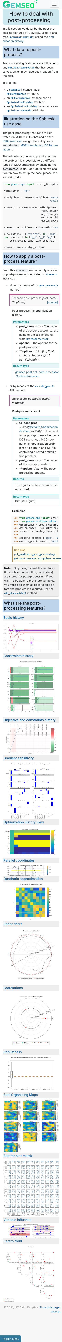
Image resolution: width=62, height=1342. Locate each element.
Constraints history (18, 656)
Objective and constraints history (29, 720)
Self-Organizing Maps (20, 1095)
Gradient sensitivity (18, 758)
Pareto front (12, 1241)
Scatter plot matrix (18, 1156)
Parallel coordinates (19, 860)
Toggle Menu (10, 1338)
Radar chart (12, 924)
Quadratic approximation (23, 879)
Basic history (13, 617)
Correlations (13, 988)
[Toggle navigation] (54, 4)
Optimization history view (23, 822)
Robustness (12, 1052)
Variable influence (17, 1220)
